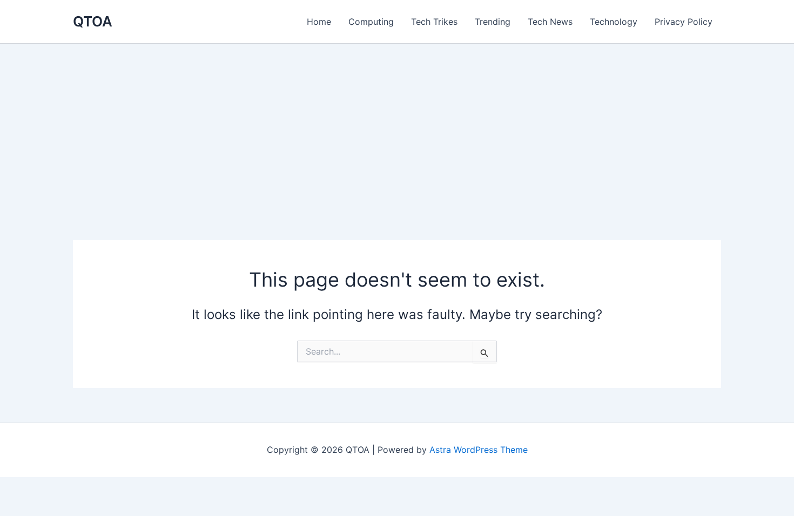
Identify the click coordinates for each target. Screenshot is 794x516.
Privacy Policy (683, 21)
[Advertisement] (397, 124)
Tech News (550, 21)
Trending (492, 21)
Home (319, 21)
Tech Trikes (434, 21)
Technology (613, 21)
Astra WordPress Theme (478, 449)
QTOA (92, 21)
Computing (371, 21)
